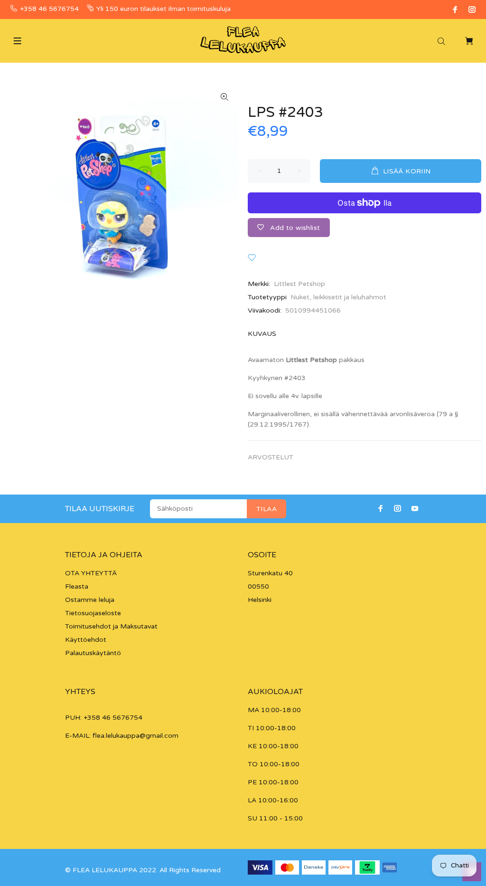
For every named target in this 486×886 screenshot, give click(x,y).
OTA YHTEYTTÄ (91, 573)
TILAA (266, 509)
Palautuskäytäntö (93, 653)
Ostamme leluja (89, 600)
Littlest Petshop (299, 284)
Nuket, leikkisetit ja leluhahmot (338, 297)
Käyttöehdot (85, 640)
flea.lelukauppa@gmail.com (135, 736)
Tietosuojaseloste (93, 613)
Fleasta (76, 586)
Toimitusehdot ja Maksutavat (111, 626)
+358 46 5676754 (49, 9)
